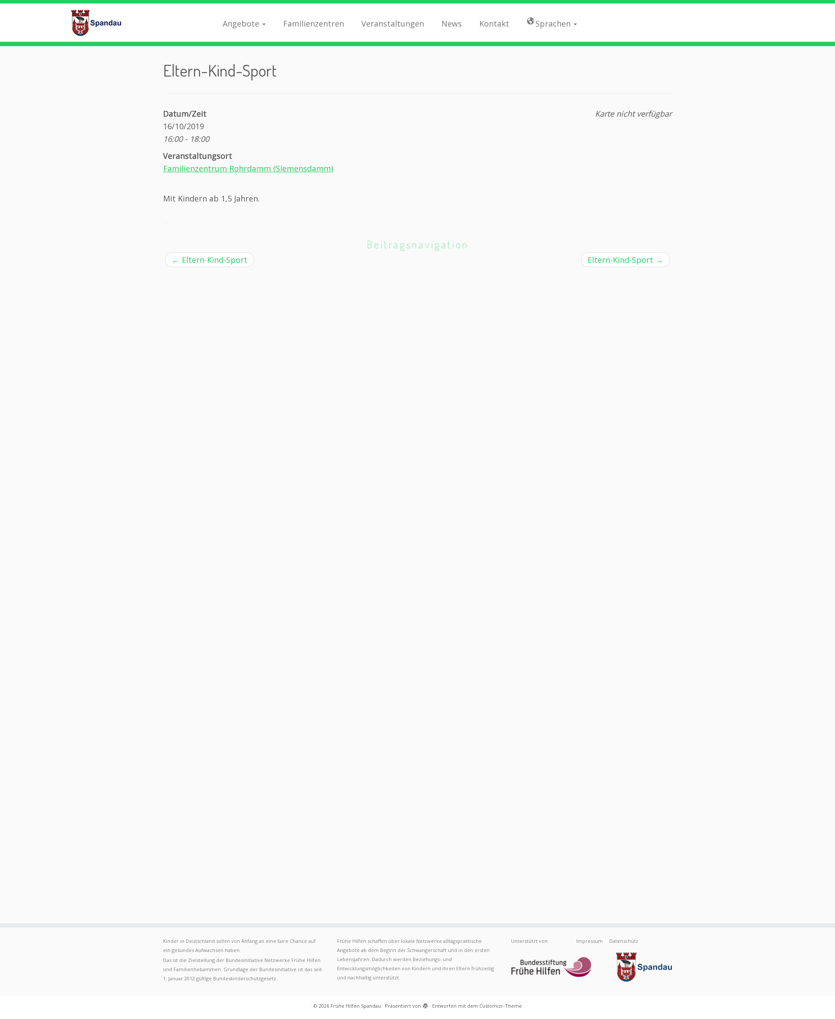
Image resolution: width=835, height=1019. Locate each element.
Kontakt (494, 23)
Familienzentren (313, 23)
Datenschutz (623, 941)
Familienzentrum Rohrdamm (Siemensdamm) (248, 168)
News (451, 23)
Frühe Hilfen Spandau (356, 1005)
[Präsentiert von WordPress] (425, 1004)
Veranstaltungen (392, 23)
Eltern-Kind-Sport (209, 260)
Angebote (242, 23)
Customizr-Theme (500, 1005)
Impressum (589, 941)
